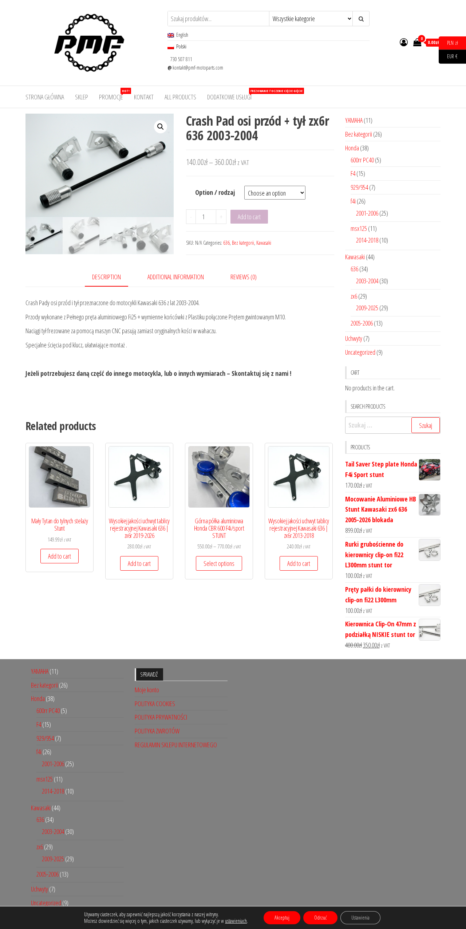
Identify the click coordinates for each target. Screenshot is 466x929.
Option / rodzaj (215, 192)
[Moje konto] (404, 41)
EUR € (448, 56)
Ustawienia (360, 917)
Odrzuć (320, 917)
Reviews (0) (243, 276)
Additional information (175, 276)
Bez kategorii (243, 242)
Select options (219, 563)
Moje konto (147, 689)
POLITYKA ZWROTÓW (157, 731)
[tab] (112, 277)
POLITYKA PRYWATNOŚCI (161, 717)
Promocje (114, 94)
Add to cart (249, 216)
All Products (180, 96)
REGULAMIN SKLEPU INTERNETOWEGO (176, 744)
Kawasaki (263, 242)
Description (106, 276)
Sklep (81, 96)
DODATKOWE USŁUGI (232, 94)
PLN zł (448, 42)
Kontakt (144, 96)
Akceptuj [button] (282, 917)
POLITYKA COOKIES (155, 703)
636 (226, 242)
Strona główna (44, 96)
